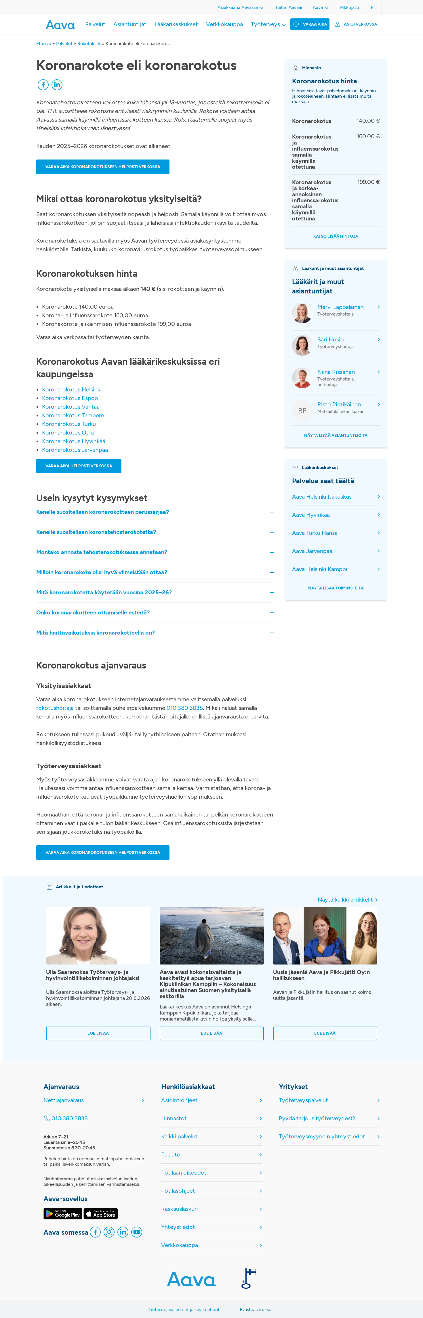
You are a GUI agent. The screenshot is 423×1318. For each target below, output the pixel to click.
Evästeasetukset (256, 1309)
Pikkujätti (349, 7)
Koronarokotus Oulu (68, 432)
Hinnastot (174, 1118)
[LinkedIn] (57, 86)
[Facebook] (43, 86)
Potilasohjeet (178, 1190)
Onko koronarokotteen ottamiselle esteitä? (93, 613)
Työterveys (265, 24)
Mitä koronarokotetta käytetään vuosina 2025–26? (104, 592)
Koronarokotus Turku (69, 423)
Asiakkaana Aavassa (238, 7)
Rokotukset (89, 43)
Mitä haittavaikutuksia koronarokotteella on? (95, 633)
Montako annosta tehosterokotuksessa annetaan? (102, 552)
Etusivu (43, 43)
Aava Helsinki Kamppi (319, 569)
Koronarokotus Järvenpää (75, 449)
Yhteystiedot (178, 1226)
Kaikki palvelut (179, 1136)
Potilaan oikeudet (183, 1172)
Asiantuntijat (129, 24)
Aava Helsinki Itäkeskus (322, 496)
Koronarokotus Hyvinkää (73, 441)
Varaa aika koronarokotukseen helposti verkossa (102, 166)
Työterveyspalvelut (303, 1100)
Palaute (170, 1154)
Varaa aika (315, 24)
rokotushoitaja (55, 707)
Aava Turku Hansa (315, 532)
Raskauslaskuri (179, 1208)
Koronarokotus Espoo (70, 398)
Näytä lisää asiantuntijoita (335, 435)
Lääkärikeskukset (176, 24)
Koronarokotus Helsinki (72, 389)
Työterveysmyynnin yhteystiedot (322, 1136)
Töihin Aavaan (289, 7)
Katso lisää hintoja (335, 236)
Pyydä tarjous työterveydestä (317, 1118)
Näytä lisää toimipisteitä (336, 588)
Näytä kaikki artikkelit (345, 899)
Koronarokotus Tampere (73, 415)
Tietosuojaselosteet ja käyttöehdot (184, 1309)
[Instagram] (109, 1233)
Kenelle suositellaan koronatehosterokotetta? (96, 532)
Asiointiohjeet (179, 1100)
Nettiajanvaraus (63, 1100)
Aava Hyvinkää (311, 514)
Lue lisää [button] (98, 1033)
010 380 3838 (185, 707)
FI (373, 7)
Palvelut (95, 24)
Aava (318, 7)
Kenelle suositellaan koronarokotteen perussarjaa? (102, 512)
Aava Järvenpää (312, 550)
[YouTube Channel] (137, 1233)
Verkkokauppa (224, 24)
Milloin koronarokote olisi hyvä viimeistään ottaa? (101, 572)
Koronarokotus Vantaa (71, 406)
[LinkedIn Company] (123, 1233)
